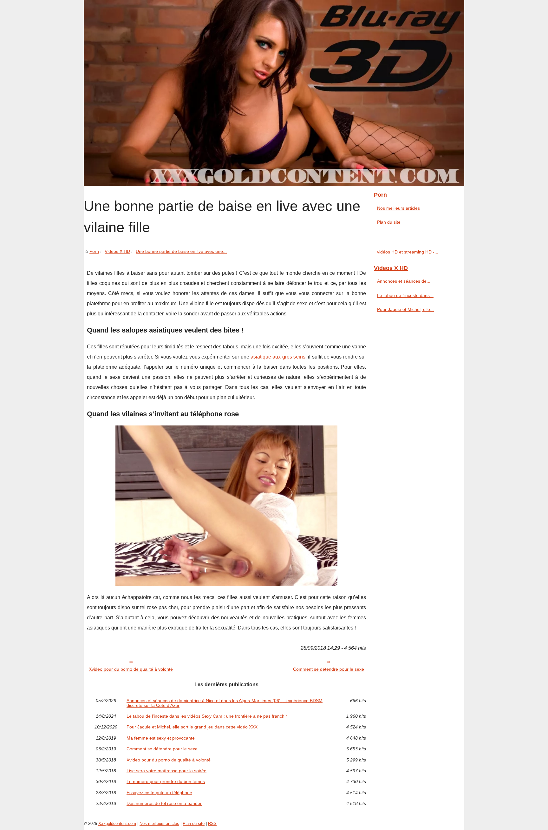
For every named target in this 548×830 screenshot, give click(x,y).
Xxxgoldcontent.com (117, 823)
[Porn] (274, 93)
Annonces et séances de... (403, 281)
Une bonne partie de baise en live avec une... (181, 251)
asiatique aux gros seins (278, 356)
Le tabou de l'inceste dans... (405, 295)
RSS (212, 823)
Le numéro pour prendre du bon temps (166, 781)
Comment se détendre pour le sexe (328, 669)
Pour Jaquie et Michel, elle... (405, 309)
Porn (94, 251)
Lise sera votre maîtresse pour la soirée (166, 770)
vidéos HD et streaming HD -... (407, 251)
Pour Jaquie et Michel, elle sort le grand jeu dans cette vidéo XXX (192, 727)
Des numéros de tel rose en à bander (164, 803)
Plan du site (389, 222)
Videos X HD (117, 251)
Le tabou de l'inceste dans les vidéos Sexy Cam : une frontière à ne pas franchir (207, 716)
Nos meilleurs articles (398, 208)
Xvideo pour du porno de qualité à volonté (131, 669)
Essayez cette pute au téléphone (159, 792)
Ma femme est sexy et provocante (161, 738)
